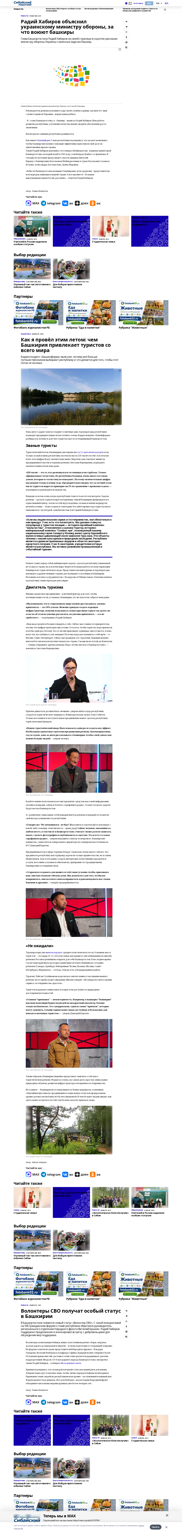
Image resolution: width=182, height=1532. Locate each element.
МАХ (149, 3)
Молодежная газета (71, 1363)
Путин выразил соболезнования (98, 9)
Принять (155, 1527)
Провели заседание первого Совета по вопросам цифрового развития (140, 10)
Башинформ (43, 140)
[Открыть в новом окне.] (32, 203)
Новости (18, 9)
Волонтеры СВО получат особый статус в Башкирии (63, 10)
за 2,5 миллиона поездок (91, 452)
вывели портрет (54, 952)
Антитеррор (138, 3)
